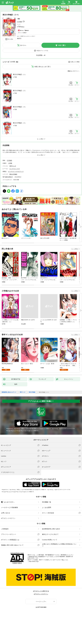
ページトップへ (41, 601)
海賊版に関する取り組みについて (12, 545)
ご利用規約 (5, 529)
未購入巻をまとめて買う (42, 66)
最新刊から (76, 71)
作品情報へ (40, 55)
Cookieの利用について (49, 540)
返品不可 (19, 38)
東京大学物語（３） (19, 107)
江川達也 (19, 21)
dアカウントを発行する (41, 591)
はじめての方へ (9, 502)
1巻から (69, 71)
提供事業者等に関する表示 (51, 529)
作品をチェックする (42, 50)
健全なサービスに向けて (50, 534)
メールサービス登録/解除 (9, 507)
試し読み (10, 39)
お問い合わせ (5, 513)
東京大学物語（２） (19, 90)
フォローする (24, 21)
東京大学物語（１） (19, 74)
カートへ (23, 45)
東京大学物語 (13, 174)
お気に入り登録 (74, 62)
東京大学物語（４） (19, 123)
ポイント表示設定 (48, 513)
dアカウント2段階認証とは (10, 540)
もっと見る (74, 249)
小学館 (10, 163)
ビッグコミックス (15, 168)
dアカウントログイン (8, 518)
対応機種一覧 (46, 502)
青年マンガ (13, 166)
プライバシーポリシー (8, 534)
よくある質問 (46, 507)
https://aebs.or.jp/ (34, 561)
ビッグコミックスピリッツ (16, 171)
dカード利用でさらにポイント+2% (25, 36)
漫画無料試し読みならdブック (9, 392)
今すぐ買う (62, 45)
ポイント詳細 (22, 32)
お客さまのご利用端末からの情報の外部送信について (59, 545)
